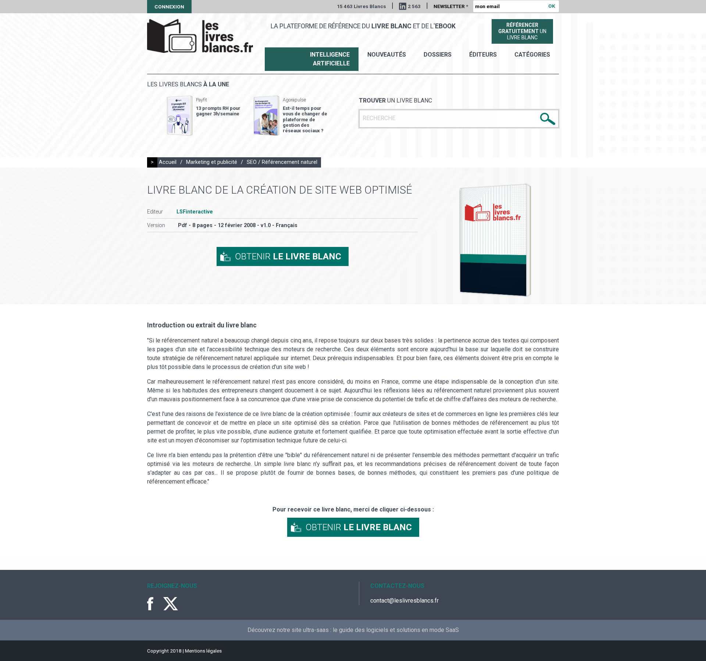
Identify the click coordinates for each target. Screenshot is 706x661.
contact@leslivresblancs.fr (404, 600)
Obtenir (288, 256)
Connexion (169, 7)
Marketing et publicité (211, 162)
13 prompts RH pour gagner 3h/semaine (218, 110)
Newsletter (451, 6)
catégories (532, 54)
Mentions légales (203, 651)
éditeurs (483, 54)
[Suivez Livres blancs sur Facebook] (154, 603)
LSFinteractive (194, 212)
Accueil (167, 162)
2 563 (414, 6)
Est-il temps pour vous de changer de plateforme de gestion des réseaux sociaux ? (305, 119)
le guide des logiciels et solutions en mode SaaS (396, 629)
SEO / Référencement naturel (282, 162)
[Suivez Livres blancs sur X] (170, 603)
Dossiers (438, 54)
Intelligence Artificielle (330, 59)
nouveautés (386, 54)
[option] (203, 116)
